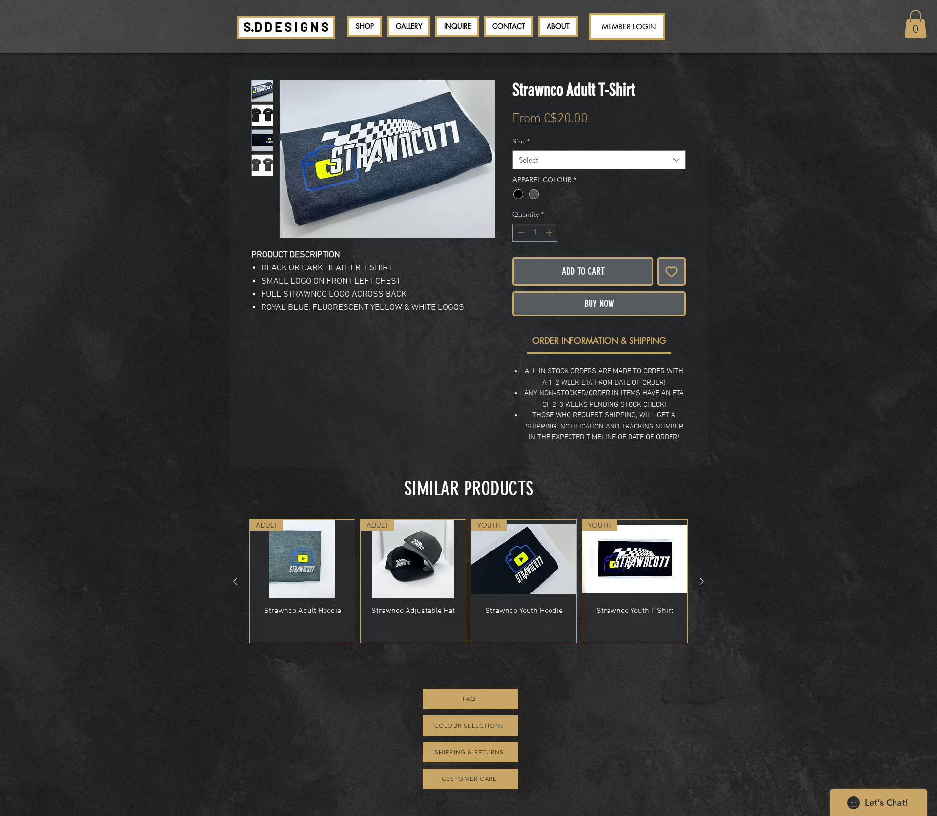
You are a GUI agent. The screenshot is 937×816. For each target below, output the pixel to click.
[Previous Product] (235, 581)
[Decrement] (520, 232)
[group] (468, 581)
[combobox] (599, 159)
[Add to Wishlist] (671, 271)
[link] (915, 24)
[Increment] (550, 232)
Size (521, 141)
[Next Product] (702, 581)
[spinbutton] (535, 232)
